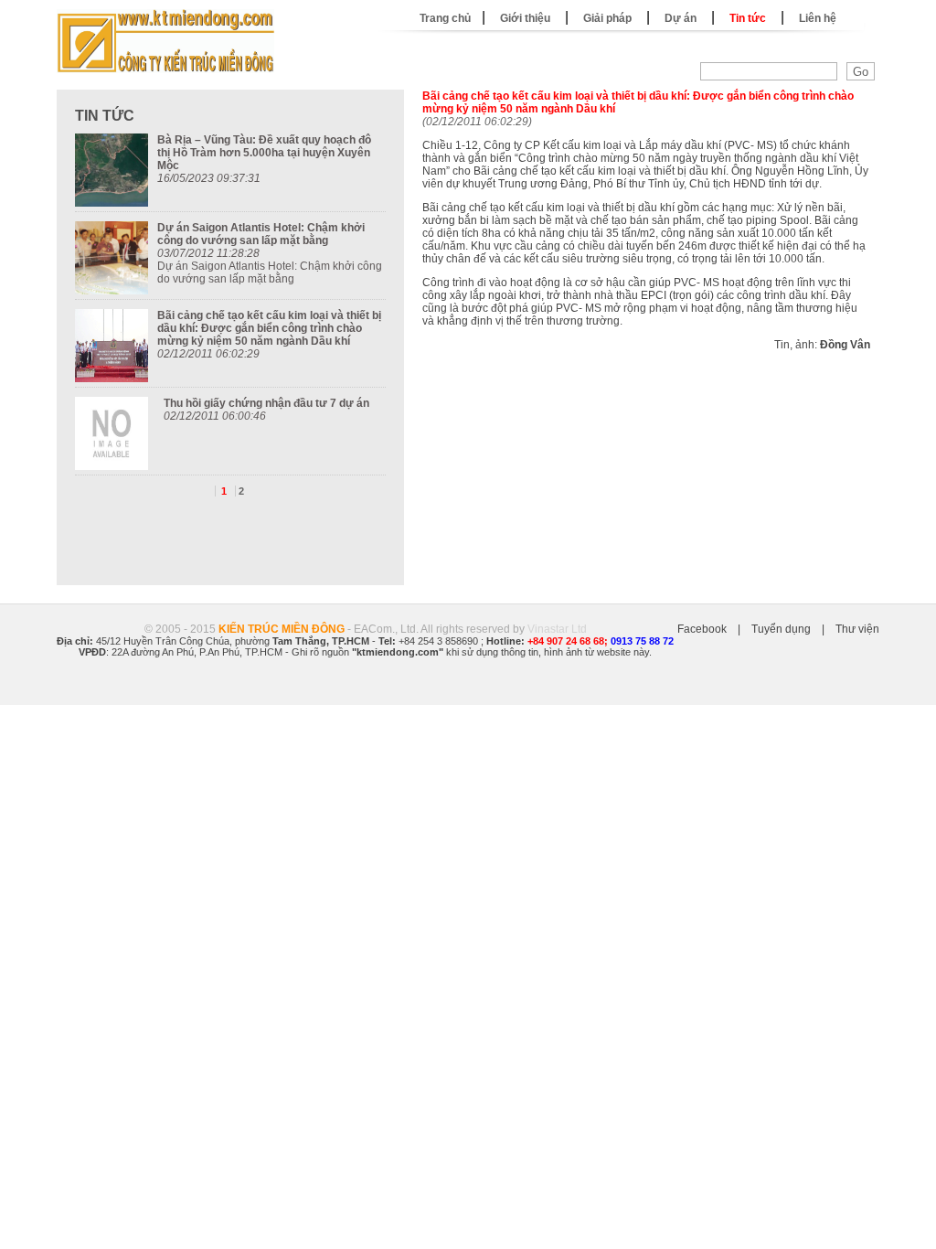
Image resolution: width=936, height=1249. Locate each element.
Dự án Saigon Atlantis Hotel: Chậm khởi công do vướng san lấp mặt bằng (261, 234)
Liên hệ (817, 18)
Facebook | (714, 629)
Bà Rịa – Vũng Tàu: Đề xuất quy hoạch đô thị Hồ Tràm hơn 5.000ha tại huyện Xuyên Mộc (264, 152)
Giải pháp (607, 18)
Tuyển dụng (781, 629)
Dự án (681, 18)
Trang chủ (445, 18)
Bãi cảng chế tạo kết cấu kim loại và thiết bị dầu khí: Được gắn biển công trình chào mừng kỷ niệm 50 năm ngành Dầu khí (269, 328)
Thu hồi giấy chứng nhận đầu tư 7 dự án (266, 403)
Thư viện (857, 629)
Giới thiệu (525, 18)
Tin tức (747, 18)
